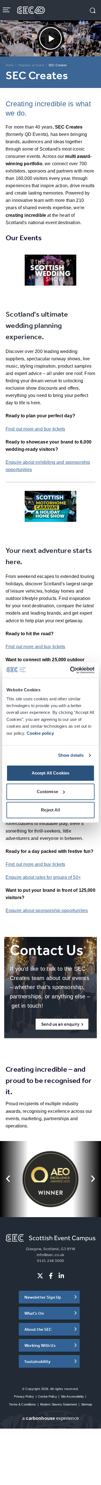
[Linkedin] (61, 1275)
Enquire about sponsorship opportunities (47, 910)
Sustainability (37, 1361)
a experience (50, 1418)
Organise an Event (31, 65)
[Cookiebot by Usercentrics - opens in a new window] (71, 670)
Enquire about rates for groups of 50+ (43, 877)
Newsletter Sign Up (42, 1297)
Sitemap (86, 1404)
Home (10, 65)
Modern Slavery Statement (58, 1404)
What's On (34, 1313)
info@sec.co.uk (51, 1254)
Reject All (50, 809)
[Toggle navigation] (7, 10)
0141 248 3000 (50, 1260)
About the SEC (38, 1329)
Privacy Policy (24, 1396)
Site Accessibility (72, 1396)
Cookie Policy (47, 1396)
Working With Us (40, 1345)
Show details (71, 755)
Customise (47, 791)
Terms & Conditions (22, 1404)
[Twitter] (40, 1275)
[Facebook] (51, 1275)
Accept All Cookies (51, 773)
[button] (92, 11)
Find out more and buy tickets (35, 429)
